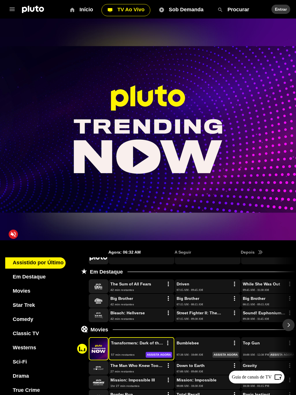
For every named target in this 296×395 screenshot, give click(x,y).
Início (86, 9)
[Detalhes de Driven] (234, 284)
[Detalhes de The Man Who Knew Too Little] (168, 365)
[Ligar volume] (13, 234)
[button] (91, 257)
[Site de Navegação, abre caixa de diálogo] (14, 9)
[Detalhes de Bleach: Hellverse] (168, 313)
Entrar (280, 9)
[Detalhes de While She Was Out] (289, 284)
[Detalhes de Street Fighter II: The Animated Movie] (234, 313)
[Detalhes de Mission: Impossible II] (289, 380)
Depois (247, 252)
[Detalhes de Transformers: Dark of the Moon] (167, 343)
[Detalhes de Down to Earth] (234, 365)
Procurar (236, 9)
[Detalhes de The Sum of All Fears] (168, 284)
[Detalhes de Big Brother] (168, 298)
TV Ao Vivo (130, 9)
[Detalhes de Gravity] (289, 365)
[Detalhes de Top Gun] (289, 343)
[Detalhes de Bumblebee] (234, 343)
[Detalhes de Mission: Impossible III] (168, 380)
